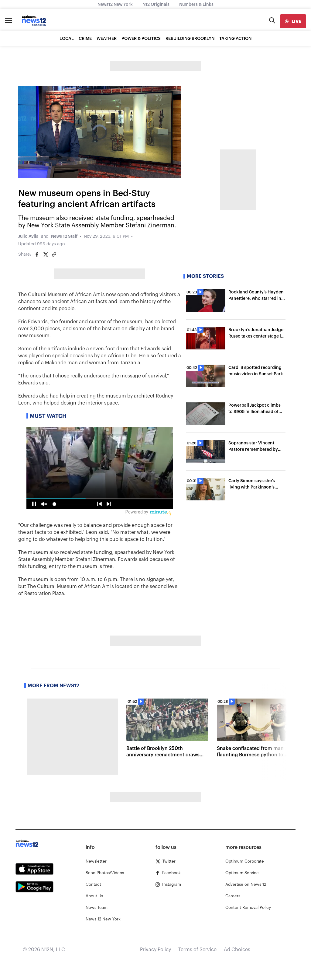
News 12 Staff (64, 236)
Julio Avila (28, 236)
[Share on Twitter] (45, 254)
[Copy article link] (54, 254)
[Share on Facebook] (37, 254)
